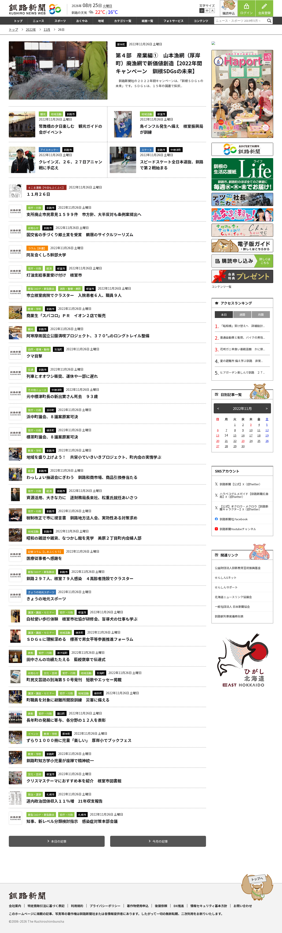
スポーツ (60, 21)
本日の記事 (59, 841)
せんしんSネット (226, 577)
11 (258, 430)
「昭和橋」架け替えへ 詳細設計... (242, 326)
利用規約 (77, 906)
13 (217, 435)
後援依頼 (161, 906)
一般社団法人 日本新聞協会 (232, 606)
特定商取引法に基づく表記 (46, 906)
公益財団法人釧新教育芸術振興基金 (238, 568)
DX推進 (179, 906)
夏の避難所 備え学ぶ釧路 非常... (241, 361)
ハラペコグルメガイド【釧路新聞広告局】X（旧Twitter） (244, 495)
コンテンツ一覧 (222, 286)
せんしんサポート (226, 587)
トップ (18, 21)
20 (217, 441)
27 (217, 446)
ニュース (38, 21)
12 (267, 430)
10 (250, 430)
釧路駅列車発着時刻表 (229, 616)
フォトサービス (173, 21)
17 (250, 435)
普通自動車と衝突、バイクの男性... (242, 337)
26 (267, 441)
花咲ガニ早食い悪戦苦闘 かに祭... (242, 349)
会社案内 (15, 906)
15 (234, 435)
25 (258, 441)
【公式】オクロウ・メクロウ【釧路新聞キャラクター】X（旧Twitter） (244, 507)
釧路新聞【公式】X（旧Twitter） (241, 484)
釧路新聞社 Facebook (234, 519)
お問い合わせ (243, 906)
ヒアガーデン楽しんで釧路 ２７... (242, 372)
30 (243, 446)
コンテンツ (201, 21)
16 (243, 435)
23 (243, 441)
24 (250, 441)
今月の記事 (160, 841)
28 (226, 446)
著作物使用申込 (137, 906)
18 (258, 435)
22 (234, 441)
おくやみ (82, 21)
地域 (101, 21)
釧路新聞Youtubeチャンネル (238, 529)
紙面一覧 (147, 21)
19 (267, 435)
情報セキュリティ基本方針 (208, 906)
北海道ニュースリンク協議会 (233, 597)
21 (226, 441)
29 (234, 446)
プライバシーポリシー (105, 906)
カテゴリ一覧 (122, 21)
